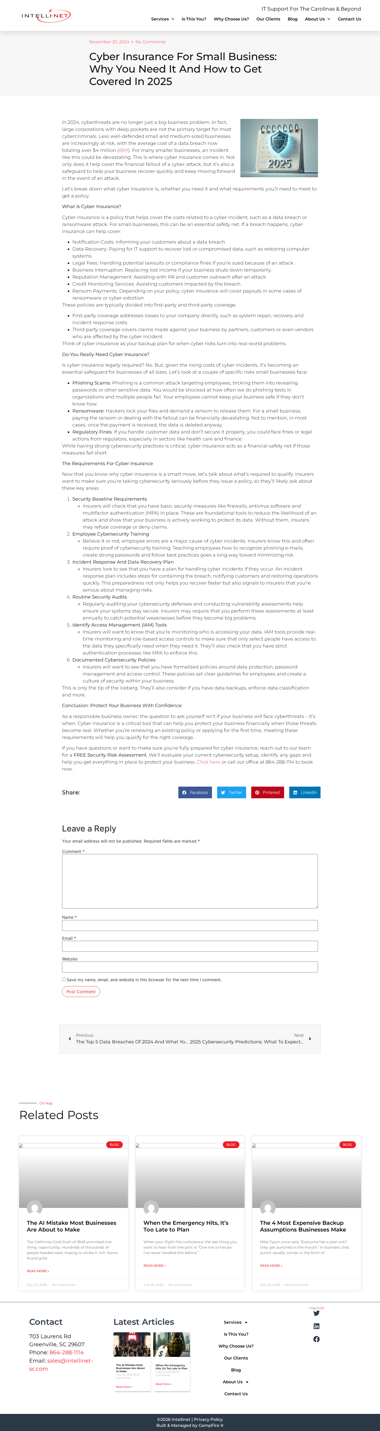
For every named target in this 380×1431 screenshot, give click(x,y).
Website (70, 959)
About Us (315, 19)
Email (69, 938)
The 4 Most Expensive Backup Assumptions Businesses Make (303, 1226)
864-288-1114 (67, 1352)
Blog (293, 19)
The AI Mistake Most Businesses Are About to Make (71, 1226)
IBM (123, 150)
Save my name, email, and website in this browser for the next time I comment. (144, 980)
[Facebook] (316, 1339)
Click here (208, 762)
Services (160, 19)
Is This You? (194, 19)
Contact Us (349, 19)
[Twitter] (316, 1313)
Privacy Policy (208, 1419)
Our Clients (268, 19)
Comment (73, 851)
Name (69, 917)
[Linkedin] (316, 1326)
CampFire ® (211, 1425)
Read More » (38, 1271)
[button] (195, 792)
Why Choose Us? (231, 19)
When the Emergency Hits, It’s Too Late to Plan (186, 1226)
